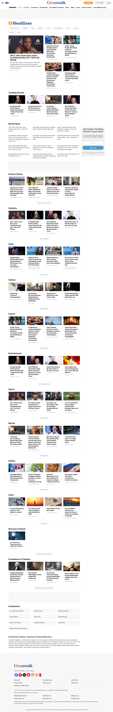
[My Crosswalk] (99, 3)
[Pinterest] (20, 675)
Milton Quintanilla (63, 611)
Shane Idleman (14, 617)
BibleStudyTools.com (20, 695)
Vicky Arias (61, 622)
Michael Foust (38, 611)
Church (48, 28)
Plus (20, 7)
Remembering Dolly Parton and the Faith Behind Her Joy (18, 155)
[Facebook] (16, 675)
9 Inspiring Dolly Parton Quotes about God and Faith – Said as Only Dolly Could (68, 137)
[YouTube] (28, 675)
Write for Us (74, 683)
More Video (44, 274)
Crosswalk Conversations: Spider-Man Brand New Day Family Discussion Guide (44, 137)
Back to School (87, 7)
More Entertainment (44, 384)
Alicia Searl (37, 617)
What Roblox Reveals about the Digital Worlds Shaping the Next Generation (44, 128)
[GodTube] (40, 675)
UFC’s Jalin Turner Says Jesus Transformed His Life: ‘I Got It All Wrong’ (17, 129)
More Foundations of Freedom (44, 588)
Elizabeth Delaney (39, 622)
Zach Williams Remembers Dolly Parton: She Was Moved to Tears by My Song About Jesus (18, 147)
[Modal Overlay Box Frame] (93, 141)
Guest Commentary (15, 622)
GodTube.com (47, 695)
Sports (68, 28)
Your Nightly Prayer (99, 7)
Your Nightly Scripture (56, 7)
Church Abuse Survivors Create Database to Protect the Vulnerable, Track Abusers (43, 147)
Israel (19, 32)
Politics (12, 32)
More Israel (44, 523)
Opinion (40, 28)
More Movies (44, 455)
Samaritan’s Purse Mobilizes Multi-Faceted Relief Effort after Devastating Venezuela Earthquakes (44, 155)
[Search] (7, 2)
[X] (24, 675)
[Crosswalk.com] (56, 2)
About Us (17, 680)
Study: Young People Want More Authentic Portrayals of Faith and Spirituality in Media (66, 129)
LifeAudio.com (47, 698)
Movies (76, 28)
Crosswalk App (47, 680)
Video (73, 7)
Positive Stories (14, 28)
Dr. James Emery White (16, 611)
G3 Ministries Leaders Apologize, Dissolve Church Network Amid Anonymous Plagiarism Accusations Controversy (18, 138)
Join (88, 3)
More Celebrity (44, 239)
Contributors (14, 606)
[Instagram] (32, 675)
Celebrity (25, 28)
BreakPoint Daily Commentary (18, 628)
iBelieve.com (75, 695)
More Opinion (44, 308)
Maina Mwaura (62, 617)
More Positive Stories (44, 203)
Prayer (78, 7)
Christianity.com (19, 698)
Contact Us (74, 680)
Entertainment (58, 28)
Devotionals (44, 7)
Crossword (34, 7)
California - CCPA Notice (21, 685)
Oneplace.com (75, 698)
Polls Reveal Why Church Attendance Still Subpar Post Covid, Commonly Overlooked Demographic (68, 147)
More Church (44, 348)
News (67, 7)
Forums (26, 7)
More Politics (44, 489)
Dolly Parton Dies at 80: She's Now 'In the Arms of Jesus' (68, 155)
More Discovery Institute (44, 554)
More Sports (44, 418)
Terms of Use (47, 683)
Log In (108, 3)
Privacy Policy (18, 683)
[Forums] (36, 675)
